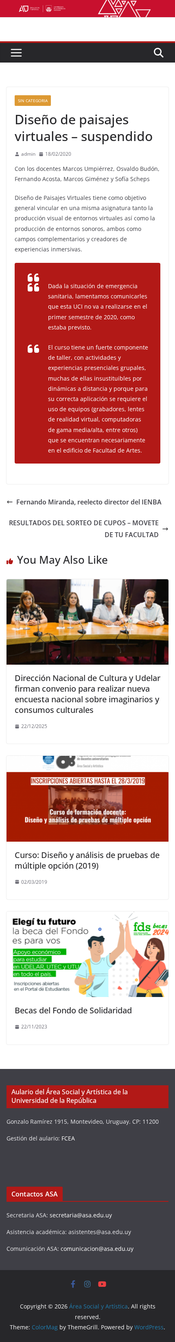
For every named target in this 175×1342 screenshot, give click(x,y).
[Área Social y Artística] (87, 5)
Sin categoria (33, 100)
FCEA (68, 1138)
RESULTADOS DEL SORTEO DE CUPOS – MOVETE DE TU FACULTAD (84, 528)
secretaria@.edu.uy (81, 1215)
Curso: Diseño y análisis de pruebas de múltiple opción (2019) (87, 860)
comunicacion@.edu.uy (97, 1248)
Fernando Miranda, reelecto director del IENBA (89, 501)
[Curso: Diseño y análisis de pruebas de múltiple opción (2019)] (87, 761)
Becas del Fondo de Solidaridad (73, 1010)
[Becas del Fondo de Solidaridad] (87, 917)
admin (28, 153)
